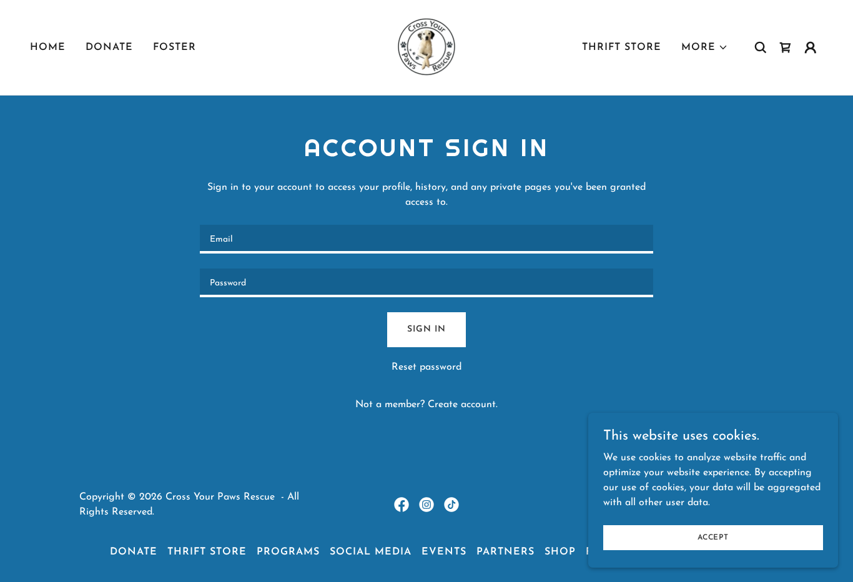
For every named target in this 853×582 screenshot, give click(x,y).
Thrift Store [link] (621, 47)
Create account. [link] (463, 405)
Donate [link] (109, 47)
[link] (426, 47)
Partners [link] (505, 552)
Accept (713, 537)
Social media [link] (371, 552)
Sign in (426, 329)
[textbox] (426, 239)
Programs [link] (288, 552)
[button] (704, 47)
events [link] (444, 552)
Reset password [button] (426, 367)
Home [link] (48, 47)
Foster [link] (174, 47)
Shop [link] (560, 552)
